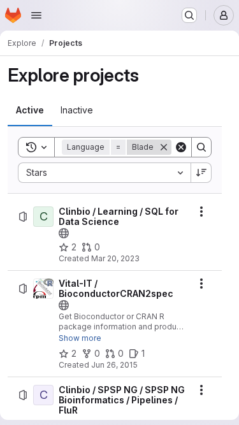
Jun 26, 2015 (114, 365)
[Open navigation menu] (36, 15)
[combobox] (104, 172)
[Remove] (163, 147)
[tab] (30, 110)
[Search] (201, 147)
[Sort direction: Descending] (201, 172)
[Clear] (181, 147)
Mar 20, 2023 (115, 258)
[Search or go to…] (189, 15)
